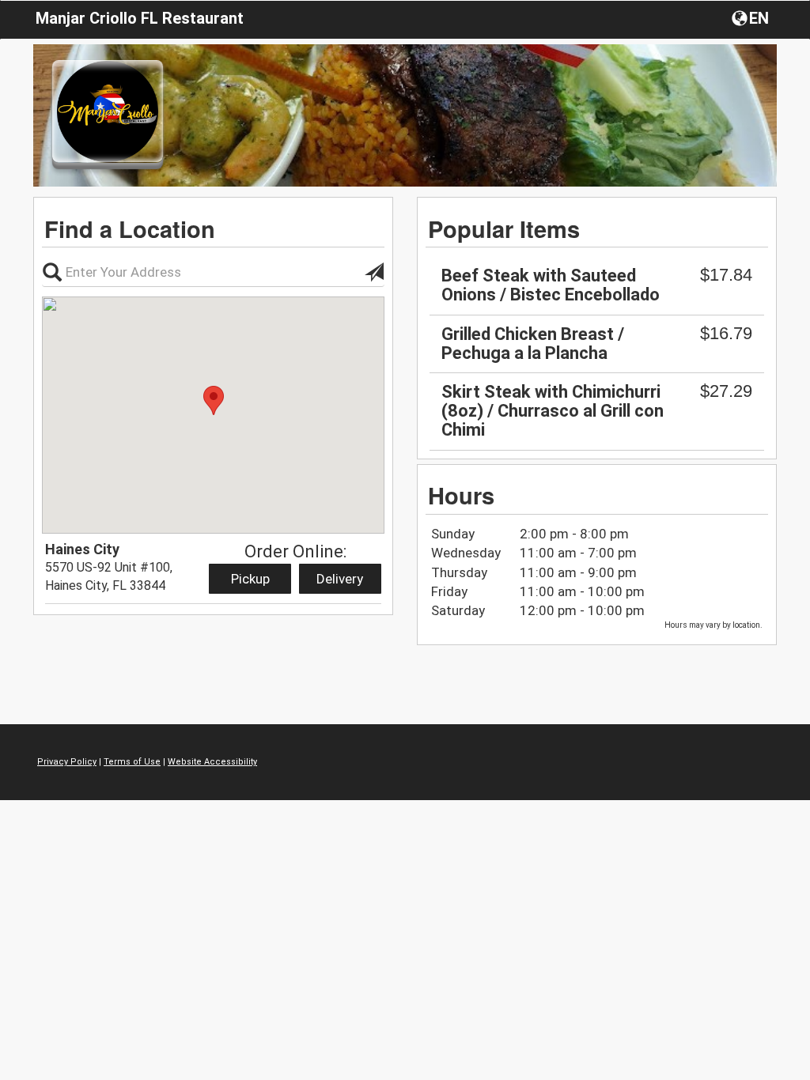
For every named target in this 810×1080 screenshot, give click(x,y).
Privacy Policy (67, 762)
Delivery (339, 579)
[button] (751, 17)
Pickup (250, 579)
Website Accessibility (212, 762)
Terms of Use (132, 762)
